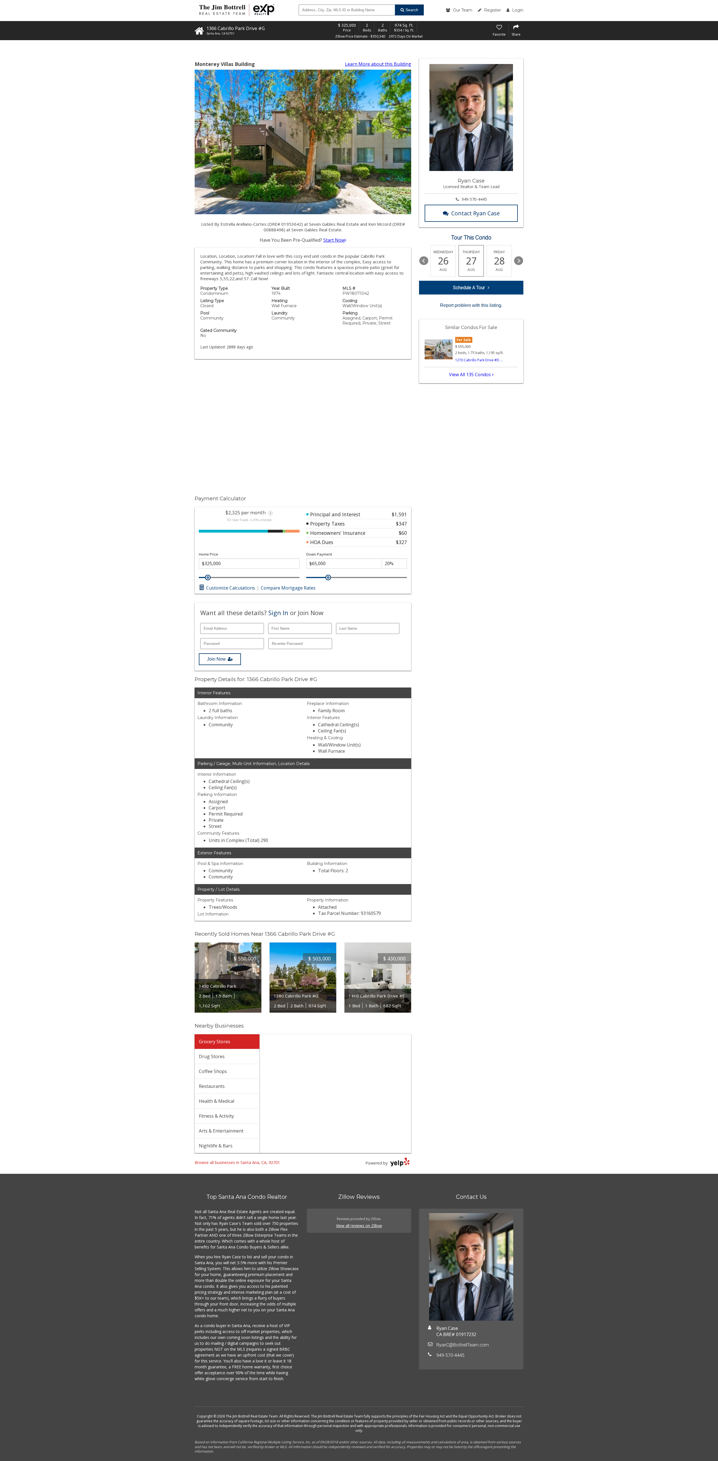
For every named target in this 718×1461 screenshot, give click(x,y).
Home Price (208, 554)
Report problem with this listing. (471, 305)
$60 (403, 532)
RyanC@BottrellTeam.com (462, 1345)
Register (492, 10)
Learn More (378, 64)
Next (518, 260)
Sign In (278, 612)
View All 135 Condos (470, 374)
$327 (401, 542)
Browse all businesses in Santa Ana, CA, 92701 (237, 1162)
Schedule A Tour (469, 287)
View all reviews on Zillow (359, 1225)
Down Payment (319, 554)
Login (517, 10)
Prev (423, 260)
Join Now (216, 659)
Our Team (462, 10)
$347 (401, 523)
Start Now (334, 240)
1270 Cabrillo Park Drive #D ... (479, 360)
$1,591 (399, 514)
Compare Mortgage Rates (288, 588)
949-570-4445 (474, 199)
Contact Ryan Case (475, 213)
